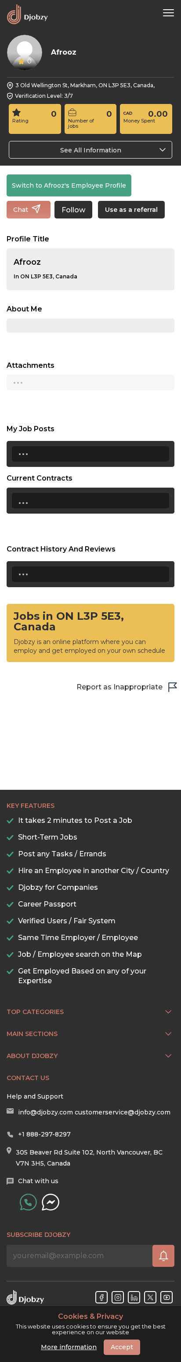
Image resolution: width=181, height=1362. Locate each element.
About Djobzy (32, 1056)
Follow (73, 210)
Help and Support (35, 1096)
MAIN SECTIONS (32, 1034)
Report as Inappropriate (119, 687)
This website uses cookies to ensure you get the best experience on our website (91, 1324)
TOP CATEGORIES (35, 1012)
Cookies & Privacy (90, 1316)
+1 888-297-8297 (44, 1134)
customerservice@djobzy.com (122, 1112)
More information (69, 1347)
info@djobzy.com (45, 1112)
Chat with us (38, 1181)
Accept (122, 1347)
